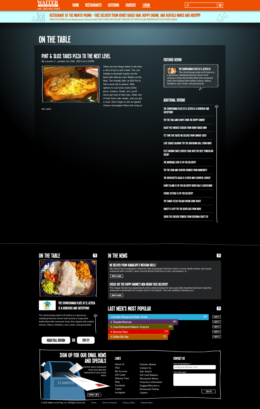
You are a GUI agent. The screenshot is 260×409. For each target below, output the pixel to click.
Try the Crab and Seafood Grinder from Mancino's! (185, 170)
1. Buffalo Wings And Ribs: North (129, 317)
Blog (117, 382)
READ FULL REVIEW (56, 340)
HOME (76, 5)
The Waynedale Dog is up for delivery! (180, 162)
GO (220, 5)
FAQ (117, 367)
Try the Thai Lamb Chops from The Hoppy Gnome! (184, 120)
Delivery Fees (122, 378)
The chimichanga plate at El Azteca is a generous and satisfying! (206, 69)
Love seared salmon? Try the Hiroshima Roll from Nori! (188, 143)
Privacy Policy (129, 403)
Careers (131, 5)
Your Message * (180, 372)
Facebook (120, 385)
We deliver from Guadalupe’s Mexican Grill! (133, 264)
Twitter (118, 389)
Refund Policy (147, 403)
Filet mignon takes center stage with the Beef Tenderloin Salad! (188, 152)
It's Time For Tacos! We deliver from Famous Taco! (185, 135)
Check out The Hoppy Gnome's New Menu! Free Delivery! (139, 284)
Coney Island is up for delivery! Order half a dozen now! (188, 185)
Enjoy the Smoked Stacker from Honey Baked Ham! (185, 128)
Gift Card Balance (149, 375)
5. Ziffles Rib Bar (119, 336)
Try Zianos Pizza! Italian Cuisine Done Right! (182, 201)
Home (93, 403)
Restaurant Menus (149, 378)
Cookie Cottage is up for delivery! (178, 193)
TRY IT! (85, 340)
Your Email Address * (182, 364)
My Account (121, 371)
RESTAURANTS (93, 5)
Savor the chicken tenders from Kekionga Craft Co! (186, 216)
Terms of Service (109, 403)
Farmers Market (148, 364)
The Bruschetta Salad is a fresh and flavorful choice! (187, 178)
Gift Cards (120, 375)
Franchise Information (151, 382)
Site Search (146, 371)
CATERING (113, 5)
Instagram (120, 392)
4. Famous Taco (119, 331)
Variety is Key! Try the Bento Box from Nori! (182, 209)
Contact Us (145, 368)
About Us (120, 364)
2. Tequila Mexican (121, 322)
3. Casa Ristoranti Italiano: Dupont (129, 327)
